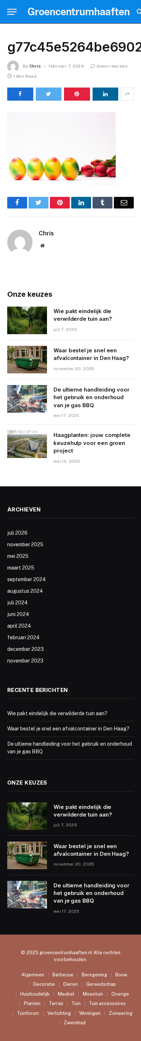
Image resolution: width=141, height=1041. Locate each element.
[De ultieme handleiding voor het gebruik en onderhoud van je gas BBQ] (27, 399)
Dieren (70, 984)
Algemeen (32, 974)
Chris (35, 66)
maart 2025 (20, 568)
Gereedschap (101, 984)
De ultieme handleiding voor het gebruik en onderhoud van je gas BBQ (91, 397)
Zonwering (120, 1013)
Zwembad (75, 1022)
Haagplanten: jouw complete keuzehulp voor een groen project (92, 443)
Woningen (90, 1013)
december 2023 (25, 649)
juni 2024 (18, 614)
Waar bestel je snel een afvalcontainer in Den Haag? (68, 729)
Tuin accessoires (107, 1003)
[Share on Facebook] (20, 94)
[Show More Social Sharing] (127, 94)
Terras (56, 1003)
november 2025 (25, 544)
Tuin (76, 1003)
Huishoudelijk (35, 994)
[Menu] (12, 12)
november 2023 (25, 661)
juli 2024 (17, 602)
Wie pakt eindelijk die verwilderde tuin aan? (57, 713)
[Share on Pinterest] (77, 94)
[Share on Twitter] (49, 94)
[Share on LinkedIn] (106, 94)
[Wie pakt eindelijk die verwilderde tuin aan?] (27, 320)
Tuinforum (28, 1013)
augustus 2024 (25, 591)
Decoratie (44, 984)
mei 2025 (18, 556)
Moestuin (93, 994)
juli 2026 (17, 533)
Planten (32, 1003)
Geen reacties (112, 66)
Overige (120, 994)
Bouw (121, 974)
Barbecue (62, 974)
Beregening (94, 974)
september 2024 (26, 579)
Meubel (66, 994)
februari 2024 (23, 637)
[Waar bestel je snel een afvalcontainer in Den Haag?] (27, 359)
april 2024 (19, 626)
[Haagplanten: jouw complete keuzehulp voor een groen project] (27, 444)
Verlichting (59, 1013)
